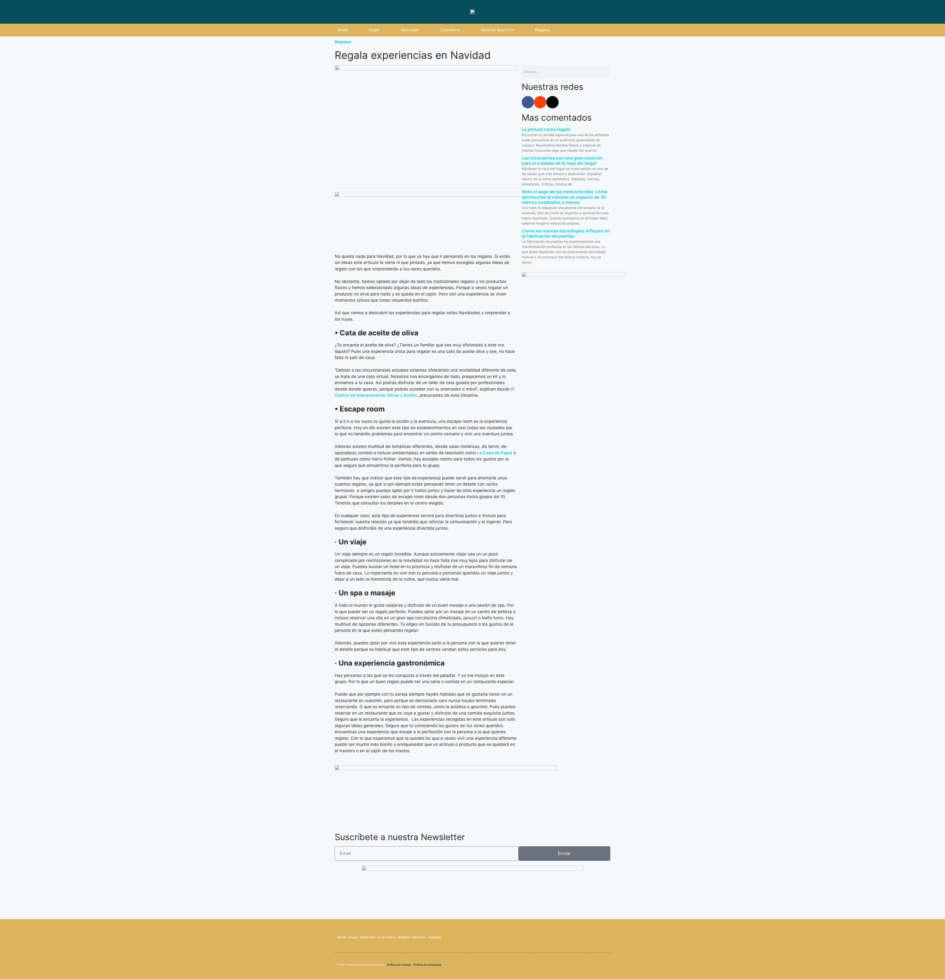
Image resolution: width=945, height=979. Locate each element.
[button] (605, 30)
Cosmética (450, 30)
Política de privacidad (427, 964)
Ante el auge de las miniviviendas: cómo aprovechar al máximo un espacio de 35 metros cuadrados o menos (564, 197)
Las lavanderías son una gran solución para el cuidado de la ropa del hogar (562, 160)
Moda (342, 30)
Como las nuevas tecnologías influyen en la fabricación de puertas (566, 233)
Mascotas (410, 30)
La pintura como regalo (546, 129)
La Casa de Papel (494, 452)
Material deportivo (497, 30)
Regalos (542, 30)
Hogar (374, 30)
